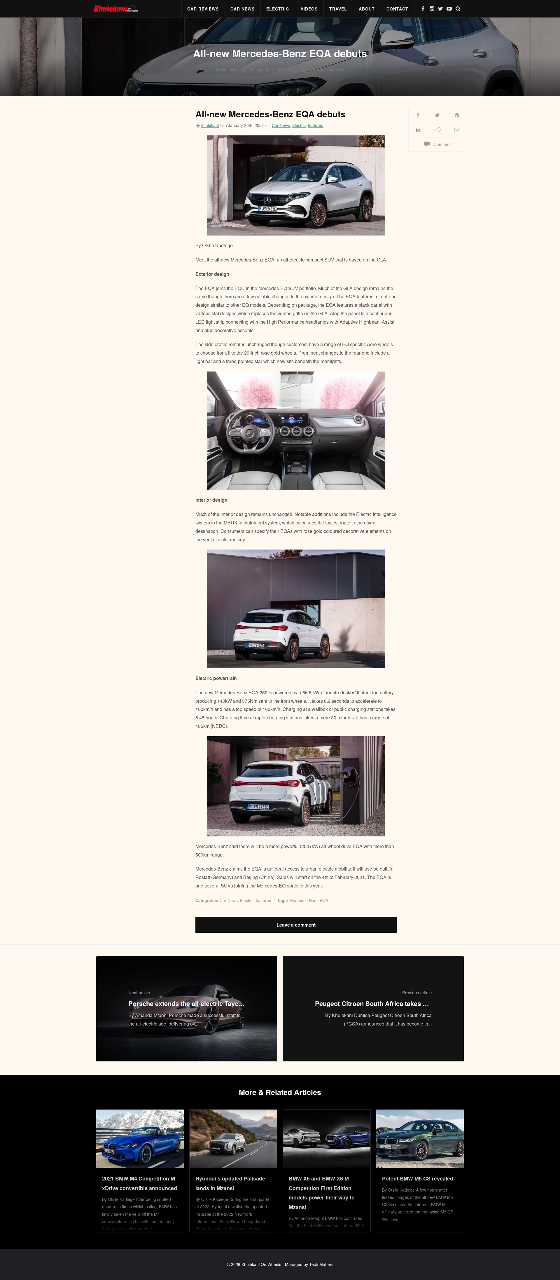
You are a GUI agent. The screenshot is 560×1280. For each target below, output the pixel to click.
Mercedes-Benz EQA (308, 900)
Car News (242, 9)
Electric (277, 9)
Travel (338, 9)
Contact (397, 9)
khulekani (210, 125)
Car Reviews (203, 9)
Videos (309, 9)
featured (315, 125)
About (367, 9)
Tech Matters (321, 1264)
